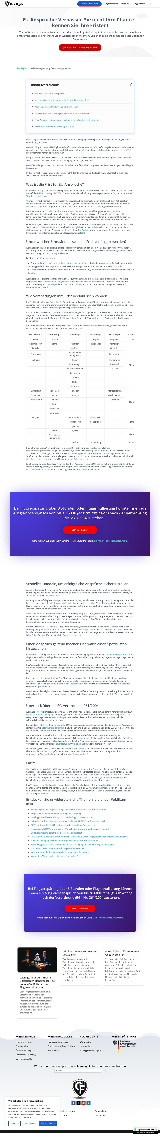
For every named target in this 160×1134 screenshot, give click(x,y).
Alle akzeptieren (48, 1123)
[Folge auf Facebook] (74, 1103)
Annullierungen (79, 743)
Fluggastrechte (140, 4)
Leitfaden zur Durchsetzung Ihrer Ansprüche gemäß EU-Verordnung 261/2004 (68, 821)
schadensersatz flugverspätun (57, 281)
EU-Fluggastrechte (24, 1059)
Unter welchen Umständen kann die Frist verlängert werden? (61, 100)
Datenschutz (100, 1111)
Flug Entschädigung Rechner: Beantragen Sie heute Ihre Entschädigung (64, 840)
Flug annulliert (22, 1046)
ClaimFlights (21, 68)
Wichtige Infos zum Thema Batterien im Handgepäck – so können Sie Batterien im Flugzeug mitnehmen (37, 982)
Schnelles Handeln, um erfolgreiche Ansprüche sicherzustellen (61, 113)
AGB (66, 1115)
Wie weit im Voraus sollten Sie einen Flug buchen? (54, 856)
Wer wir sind (85, 1042)
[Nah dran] (57, 1098)
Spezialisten (75, 683)
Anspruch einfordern (89, 4)
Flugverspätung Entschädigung (61, 1046)
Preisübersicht (54, 1050)
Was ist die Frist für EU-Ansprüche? (49, 93)
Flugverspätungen (62, 743)
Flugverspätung (111, 4)
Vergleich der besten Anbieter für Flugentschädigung (56, 813)
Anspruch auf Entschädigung (39, 714)
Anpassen (14, 1123)
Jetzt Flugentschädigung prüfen (80, 47)
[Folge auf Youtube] (84, 1103)
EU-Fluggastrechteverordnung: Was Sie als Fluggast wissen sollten (62, 817)
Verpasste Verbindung (26, 1054)
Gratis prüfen (80, 529)
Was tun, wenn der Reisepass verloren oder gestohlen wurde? (60, 852)
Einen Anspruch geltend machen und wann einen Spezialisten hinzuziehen (67, 120)
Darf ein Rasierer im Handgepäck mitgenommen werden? (58, 848)
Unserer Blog (86, 1046)
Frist (52, 211)
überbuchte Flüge (45, 657)
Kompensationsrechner (58, 1042)
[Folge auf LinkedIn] (88, 1103)
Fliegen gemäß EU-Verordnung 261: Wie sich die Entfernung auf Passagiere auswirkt (70, 829)
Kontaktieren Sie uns (65, 1111)
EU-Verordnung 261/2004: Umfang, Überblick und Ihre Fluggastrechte (64, 825)
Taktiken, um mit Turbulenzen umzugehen (79, 953)
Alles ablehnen (30, 1123)
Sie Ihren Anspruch (50, 227)
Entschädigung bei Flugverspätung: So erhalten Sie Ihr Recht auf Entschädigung (68, 809)
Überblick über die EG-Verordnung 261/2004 (54, 126)
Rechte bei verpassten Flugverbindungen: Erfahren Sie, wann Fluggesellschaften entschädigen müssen (79, 836)
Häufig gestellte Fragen (90, 1050)
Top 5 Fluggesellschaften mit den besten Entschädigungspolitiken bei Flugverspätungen (72, 844)
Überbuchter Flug (23, 1050)
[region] (32, 1113)
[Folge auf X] (78, 1103)
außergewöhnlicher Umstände (73, 263)
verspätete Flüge (113, 654)
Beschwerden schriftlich (53, 727)
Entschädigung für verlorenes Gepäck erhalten (122, 953)
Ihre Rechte (83, 230)
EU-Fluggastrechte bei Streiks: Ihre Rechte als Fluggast (56, 832)
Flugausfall (125, 4)
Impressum (101, 1115)
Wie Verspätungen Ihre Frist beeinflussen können (56, 107)
